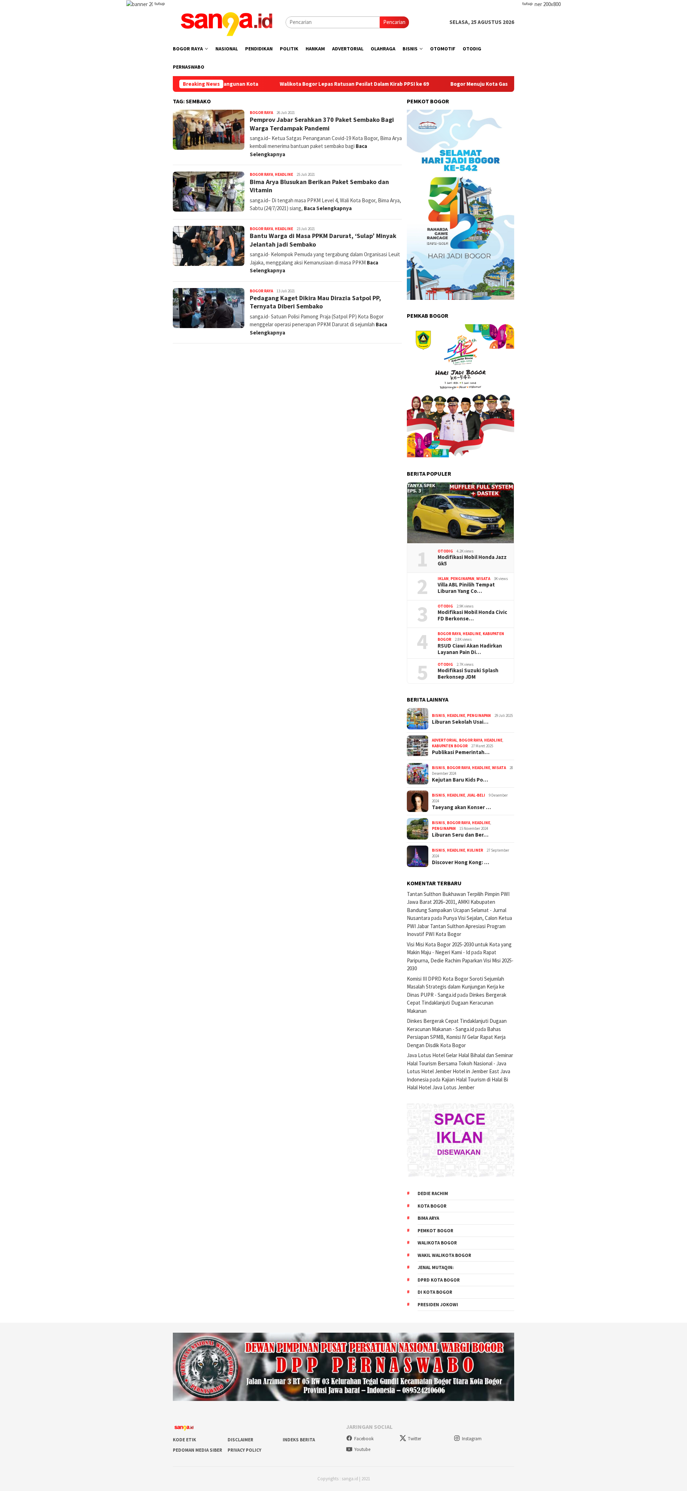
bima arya (428, 1218)
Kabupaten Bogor (450, 745)
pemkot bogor (435, 1231)
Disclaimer (240, 1440)
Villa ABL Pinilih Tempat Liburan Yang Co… (466, 587)
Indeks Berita (299, 1440)
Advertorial (444, 740)
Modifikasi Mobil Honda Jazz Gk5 (472, 560)
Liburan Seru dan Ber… (460, 835)
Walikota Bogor (437, 1243)
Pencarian (394, 22)
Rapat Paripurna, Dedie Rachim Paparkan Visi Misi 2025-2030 (460, 960)
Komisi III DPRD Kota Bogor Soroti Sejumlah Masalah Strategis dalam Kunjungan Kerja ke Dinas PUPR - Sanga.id (456, 986)
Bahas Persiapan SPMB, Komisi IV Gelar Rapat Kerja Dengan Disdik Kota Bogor (456, 1037)
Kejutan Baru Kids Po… (460, 780)
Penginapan (462, 578)
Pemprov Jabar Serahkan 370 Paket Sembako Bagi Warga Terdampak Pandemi (322, 123)
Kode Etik (184, 1440)
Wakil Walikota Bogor (444, 1255)
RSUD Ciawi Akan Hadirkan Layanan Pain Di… (470, 649)
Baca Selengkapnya (328, 208)
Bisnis (438, 715)
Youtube (362, 1449)
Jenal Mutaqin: (436, 1267)
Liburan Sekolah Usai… (460, 722)
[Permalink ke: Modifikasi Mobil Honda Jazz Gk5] (460, 512)
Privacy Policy (244, 1450)
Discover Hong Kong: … (460, 862)
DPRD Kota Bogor (439, 1280)
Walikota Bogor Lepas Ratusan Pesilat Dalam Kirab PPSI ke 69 (302, 84)
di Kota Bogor (435, 1292)
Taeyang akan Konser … (461, 807)
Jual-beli (476, 795)
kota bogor (432, 1206)
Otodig (445, 551)
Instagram (472, 1439)
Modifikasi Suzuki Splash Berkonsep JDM (468, 673)
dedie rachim (433, 1193)
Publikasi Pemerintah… (460, 752)
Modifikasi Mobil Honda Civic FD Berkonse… (472, 615)
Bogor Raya (261, 112)
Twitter (414, 1439)
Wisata (483, 578)
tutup (160, 3)
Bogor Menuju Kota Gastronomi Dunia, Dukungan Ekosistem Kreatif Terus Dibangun (502, 84)
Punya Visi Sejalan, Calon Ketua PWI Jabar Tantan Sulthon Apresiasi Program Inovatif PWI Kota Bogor (459, 926)
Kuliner (475, 850)
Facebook (364, 1439)
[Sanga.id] (226, 21)
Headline (284, 174)
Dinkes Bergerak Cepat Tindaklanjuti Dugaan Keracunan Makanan (456, 1002)
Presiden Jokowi (438, 1305)
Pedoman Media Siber (197, 1450)
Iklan (443, 578)
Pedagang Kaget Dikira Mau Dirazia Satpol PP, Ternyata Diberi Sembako (315, 302)
